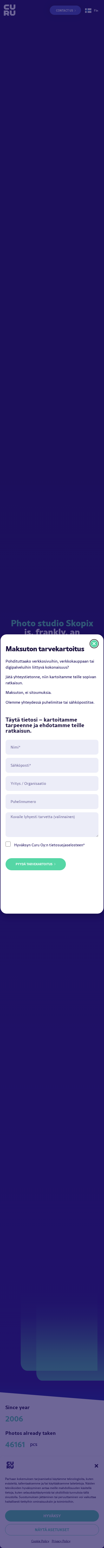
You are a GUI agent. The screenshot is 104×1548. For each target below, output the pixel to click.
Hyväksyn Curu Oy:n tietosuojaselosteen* (49, 845)
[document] (52, 774)
